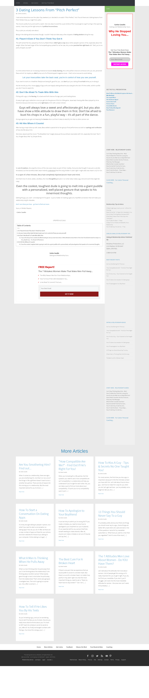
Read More (21, 491)
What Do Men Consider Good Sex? (115, 164)
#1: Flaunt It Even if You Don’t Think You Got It (31, 231)
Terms (112, 660)
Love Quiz (37, 660)
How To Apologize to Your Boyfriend (115, 283)
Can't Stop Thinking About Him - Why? (116, 153)
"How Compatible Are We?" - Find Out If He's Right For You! (72, 465)
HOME (18, 3)
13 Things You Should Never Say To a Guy (117, 350)
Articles (25, 3)
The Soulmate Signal (112, 99)
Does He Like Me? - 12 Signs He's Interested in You (119, 212)
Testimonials (73, 660)
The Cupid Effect (111, 97)
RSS (95, 660)
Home (39, 647)
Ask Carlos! (34, 3)
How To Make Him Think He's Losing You (117, 155)
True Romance (110, 110)
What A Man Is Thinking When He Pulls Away (117, 354)
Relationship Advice (27, 660)
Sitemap (100, 660)
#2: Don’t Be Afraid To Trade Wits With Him (30, 235)
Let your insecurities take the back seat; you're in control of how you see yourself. (42, 233)
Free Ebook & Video (96, 647)
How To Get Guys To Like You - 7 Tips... (116, 227)
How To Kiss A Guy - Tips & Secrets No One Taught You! (113, 466)
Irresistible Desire (111, 106)
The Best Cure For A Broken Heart (115, 358)
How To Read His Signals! (113, 108)
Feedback (69, 647)
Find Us (90, 660)
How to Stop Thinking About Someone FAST (117, 214)
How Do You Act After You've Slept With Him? (118, 158)
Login (43, 660)
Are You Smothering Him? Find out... (115, 264)
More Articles (48, 647)
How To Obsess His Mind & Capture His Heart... (119, 93)
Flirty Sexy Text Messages (113, 162)
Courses (49, 660)
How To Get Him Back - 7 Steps (114, 220)
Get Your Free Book (48, 3)
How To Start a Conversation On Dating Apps (118, 280)
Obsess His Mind (81, 647)
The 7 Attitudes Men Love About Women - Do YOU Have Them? (113, 560)
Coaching (109, 647)
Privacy (117, 660)
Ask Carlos (59, 647)
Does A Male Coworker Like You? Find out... (117, 160)
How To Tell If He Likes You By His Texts (33, 608)
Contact (106, 660)
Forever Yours (110, 103)
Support (123, 660)
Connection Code (111, 101)
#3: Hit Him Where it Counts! (26, 242)
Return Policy (82, 660)
